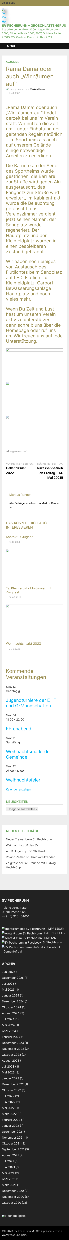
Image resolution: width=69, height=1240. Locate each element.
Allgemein (12, 61)
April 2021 (8, 1179)
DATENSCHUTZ (53, 933)
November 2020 (13, 1196)
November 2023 (13, 1048)
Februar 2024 (11, 1037)
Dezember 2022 (13, 1084)
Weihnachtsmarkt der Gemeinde (28, 754)
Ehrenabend (18, 728)
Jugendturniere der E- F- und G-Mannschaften (32, 703)
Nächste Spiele (15, 1215)
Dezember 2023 (13, 1043)
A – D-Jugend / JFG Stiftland (25, 851)
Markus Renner (38, 89)
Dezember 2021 (12, 1131)
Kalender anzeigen (18, 789)
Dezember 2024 (13, 1001)
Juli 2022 (8, 1096)
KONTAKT (50, 937)
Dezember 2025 (13, 977)
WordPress (8, 1234)
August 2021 (10, 1155)
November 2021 (13, 1137)
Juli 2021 (8, 1161)
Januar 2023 (10, 1078)
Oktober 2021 (11, 1143)
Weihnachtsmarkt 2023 (23, 644)
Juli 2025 (8, 983)
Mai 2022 (8, 1108)
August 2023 (10, 1060)
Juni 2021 (8, 1167)
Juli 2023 (8, 1066)
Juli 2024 (8, 1019)
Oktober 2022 (11, 1090)
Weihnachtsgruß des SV (22, 845)
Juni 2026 (8, 971)
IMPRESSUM (55, 928)
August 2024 (10, 1013)
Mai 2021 (8, 1173)
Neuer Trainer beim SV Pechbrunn (29, 839)
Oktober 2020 (11, 1202)
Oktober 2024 (11, 1007)
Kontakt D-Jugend (20, 537)
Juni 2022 (8, 1102)
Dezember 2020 (13, 1190)
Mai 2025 (8, 989)
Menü (11, 46)
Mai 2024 (8, 1025)
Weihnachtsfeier (23, 780)
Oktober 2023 (11, 1054)
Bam (23, 1234)
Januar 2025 (10, 995)
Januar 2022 (10, 1125)
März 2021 (9, 1185)
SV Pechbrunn (51, 942)
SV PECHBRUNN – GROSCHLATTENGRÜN (34, 26)
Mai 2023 (8, 1072)
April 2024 (9, 1031)
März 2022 (9, 1114)
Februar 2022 (11, 1119)
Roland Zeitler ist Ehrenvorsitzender (30, 857)
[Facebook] (65, 2)
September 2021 (13, 1149)
